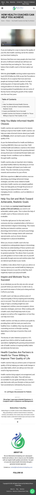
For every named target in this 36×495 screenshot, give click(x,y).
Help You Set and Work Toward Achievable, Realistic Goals (16, 108)
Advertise (12, 2)
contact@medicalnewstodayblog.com (21, 467)
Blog (7, 2)
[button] (32, 491)
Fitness (4, 42)
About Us (3, 3)
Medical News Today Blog (10, 44)
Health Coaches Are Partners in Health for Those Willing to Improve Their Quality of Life (18, 115)
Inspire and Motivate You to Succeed (14, 111)
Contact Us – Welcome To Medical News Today (26, 3)
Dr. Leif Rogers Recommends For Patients (18, 392)
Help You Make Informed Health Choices (15, 104)
